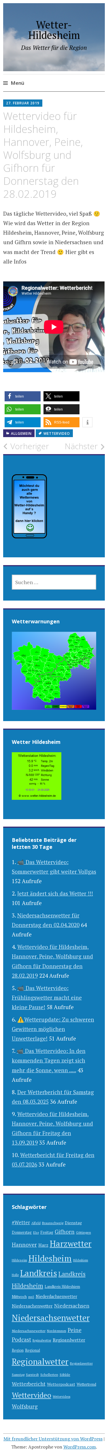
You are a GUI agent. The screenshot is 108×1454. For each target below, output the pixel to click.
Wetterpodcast (61, 1384)
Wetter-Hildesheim (54, 30)
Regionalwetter (40, 1361)
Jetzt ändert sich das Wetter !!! (55, 893)
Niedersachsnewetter (29, 1330)
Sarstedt (32, 1374)
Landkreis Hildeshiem (62, 1286)
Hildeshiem (80, 1260)
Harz (43, 1245)
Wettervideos (61, 1397)
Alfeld (36, 1223)
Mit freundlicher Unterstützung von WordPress (53, 1439)
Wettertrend (86, 1384)
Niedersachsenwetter (51, 1317)
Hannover (24, 1244)
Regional (32, 1350)
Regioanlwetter (69, 1340)
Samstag (18, 1374)
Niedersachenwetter (32, 1306)
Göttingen (83, 1232)
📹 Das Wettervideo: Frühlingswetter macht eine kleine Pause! (47, 997)
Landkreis (38, 1272)
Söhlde (65, 1374)
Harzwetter (71, 1243)
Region (18, 1350)
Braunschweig (52, 1223)
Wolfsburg (25, 1406)
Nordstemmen (56, 1331)
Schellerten (49, 1374)
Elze (36, 1233)
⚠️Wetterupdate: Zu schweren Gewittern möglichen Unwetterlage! (53, 1029)
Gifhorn (65, 1231)
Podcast (21, 1339)
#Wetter (21, 1222)
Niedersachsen (71, 1305)
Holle (15, 1275)
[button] (23, 396)
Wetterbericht (29, 1383)
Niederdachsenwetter (56, 1296)
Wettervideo (56, 433)
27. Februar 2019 (22, 103)
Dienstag (73, 1222)
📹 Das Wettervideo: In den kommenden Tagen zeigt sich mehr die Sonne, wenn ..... (49, 1060)
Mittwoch (19, 1296)
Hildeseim (19, 1260)
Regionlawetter (81, 1363)
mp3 (31, 1297)
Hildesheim (50, 1258)
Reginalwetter (42, 1340)
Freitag (46, 1232)
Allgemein (21, 433)
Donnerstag (22, 1232)
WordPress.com (79, 1447)
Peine (75, 1329)
